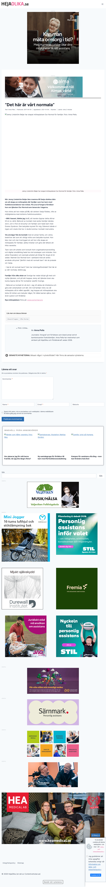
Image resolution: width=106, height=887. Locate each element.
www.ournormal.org (35, 300)
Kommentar (7, 379)
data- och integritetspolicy (98, 849)
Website (76, 404)
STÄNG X (96, 835)
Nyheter (53, 109)
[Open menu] (102, 4)
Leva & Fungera (13, 319)
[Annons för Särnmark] (53, 725)
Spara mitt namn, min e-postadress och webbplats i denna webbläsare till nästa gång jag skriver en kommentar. (28, 412)
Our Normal (24, 319)
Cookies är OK (95, 875)
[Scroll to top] (5, 879)
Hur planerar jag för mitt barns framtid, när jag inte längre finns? (17, 457)
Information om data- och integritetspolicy (95, 867)
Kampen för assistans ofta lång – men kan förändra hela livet (86, 457)
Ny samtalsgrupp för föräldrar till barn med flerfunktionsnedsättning (52, 457)
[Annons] (53, 63)
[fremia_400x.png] (80, 588)
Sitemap (20, 863)
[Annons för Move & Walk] (53, 756)
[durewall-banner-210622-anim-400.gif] (26, 588)
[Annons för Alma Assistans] (53, 87)
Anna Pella (11, 109)
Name (5, 404)
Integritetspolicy (9, 863)
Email (40, 404)
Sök (3, 472)
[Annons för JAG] (25, 656)
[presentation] (19, 443)
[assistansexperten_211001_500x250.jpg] (53, 693)
